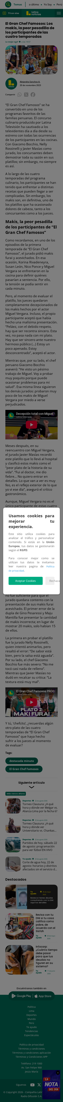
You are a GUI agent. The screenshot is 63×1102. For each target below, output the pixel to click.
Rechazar (51, 581)
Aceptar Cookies (25, 581)
